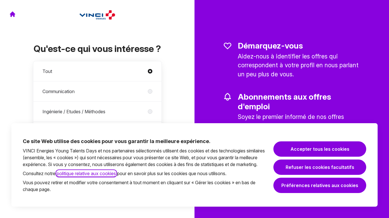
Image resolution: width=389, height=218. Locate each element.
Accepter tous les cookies (319, 149)
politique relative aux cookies (86, 173)
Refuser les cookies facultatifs (320, 167)
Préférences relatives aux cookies (319, 185)
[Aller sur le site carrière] (12, 14)
